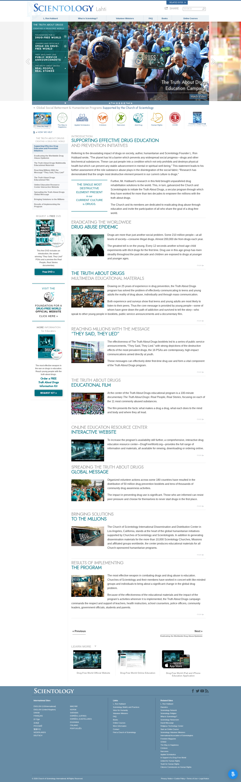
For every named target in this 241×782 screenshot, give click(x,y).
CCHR (175, 125)
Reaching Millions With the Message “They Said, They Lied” (49, 171)
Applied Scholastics (82, 125)
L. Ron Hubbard (50, 18)
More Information (119, 726)
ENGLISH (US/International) (45, 706)
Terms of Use (192, 779)
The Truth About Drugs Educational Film (44, 178)
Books (165, 18)
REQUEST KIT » (48, 393)
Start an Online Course (170, 729)
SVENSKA (74, 713)
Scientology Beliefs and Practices (126, 707)
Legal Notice (204, 779)
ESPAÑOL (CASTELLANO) (81, 719)
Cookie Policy (179, 779)
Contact (116, 729)
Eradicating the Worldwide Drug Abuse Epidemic (48, 157)
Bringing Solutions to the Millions (49, 199)
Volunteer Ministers (125, 18)
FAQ (151, 18)
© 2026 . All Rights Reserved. (57, 779)
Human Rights (156, 125)
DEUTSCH (38, 735)
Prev (113, 103)
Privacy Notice (167, 779)
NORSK (73, 710)
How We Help (42, 126)
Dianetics (164, 707)
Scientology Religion (168, 713)
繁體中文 (37, 729)
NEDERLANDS (40, 732)
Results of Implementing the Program (47, 205)
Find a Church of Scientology (124, 732)
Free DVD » (48, 271)
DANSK (37, 713)
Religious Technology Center (172, 726)
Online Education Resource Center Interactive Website (47, 186)
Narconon (121, 125)
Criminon (102, 125)
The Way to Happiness (62, 126)
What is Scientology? (88, 18)
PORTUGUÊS (75, 728)
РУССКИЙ (38, 726)
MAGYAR (74, 706)
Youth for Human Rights (170, 764)
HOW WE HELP (45, 132)
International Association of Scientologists (177, 735)
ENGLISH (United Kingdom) (45, 710)
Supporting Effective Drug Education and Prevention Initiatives (46, 148)
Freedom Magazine (197, 124)
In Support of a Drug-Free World (173, 758)
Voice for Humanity (120, 710)
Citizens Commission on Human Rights (176, 767)
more (199, 265)
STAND (163, 742)
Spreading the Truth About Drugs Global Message (49, 193)
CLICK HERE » (48, 316)
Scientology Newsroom (170, 720)
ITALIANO (74, 725)
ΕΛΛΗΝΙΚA (74, 722)
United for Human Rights (170, 761)
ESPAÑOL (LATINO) (78, 716)
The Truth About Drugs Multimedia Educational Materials (50, 164)
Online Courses (190, 18)
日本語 (36, 723)
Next (128, 103)
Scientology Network (169, 710)
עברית (37, 719)
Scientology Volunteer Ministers (173, 732)
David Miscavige (167, 723)
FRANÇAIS (38, 716)
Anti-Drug (138, 125)
